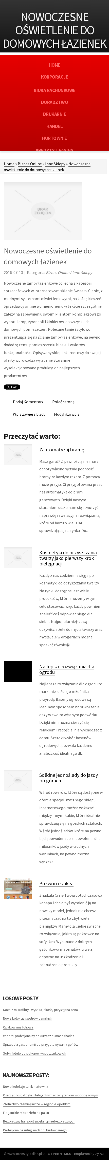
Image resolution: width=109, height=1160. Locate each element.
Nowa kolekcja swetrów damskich (27, 1018)
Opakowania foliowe (18, 1027)
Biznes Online (30, 163)
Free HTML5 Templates (70, 1153)
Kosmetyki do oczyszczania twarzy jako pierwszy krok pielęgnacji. (68, 558)
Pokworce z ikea (56, 883)
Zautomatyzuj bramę (61, 449)
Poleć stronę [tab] (63, 401)
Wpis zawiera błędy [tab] (29, 414)
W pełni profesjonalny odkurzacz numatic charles (38, 1036)
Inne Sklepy (55, 163)
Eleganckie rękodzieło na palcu (26, 1113)
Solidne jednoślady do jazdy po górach (68, 778)
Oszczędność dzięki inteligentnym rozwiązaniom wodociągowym (50, 1095)
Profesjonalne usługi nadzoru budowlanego (35, 1130)
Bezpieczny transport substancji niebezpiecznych (39, 1121)
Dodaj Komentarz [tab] (28, 401)
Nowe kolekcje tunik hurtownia (25, 1086)
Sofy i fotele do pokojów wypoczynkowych (34, 1053)
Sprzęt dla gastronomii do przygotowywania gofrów (40, 1044)
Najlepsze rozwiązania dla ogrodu (66, 669)
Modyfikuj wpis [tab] (66, 414)
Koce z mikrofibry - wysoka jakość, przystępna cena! (41, 1010)
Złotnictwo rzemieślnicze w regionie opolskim (36, 1104)
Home (9, 163)
